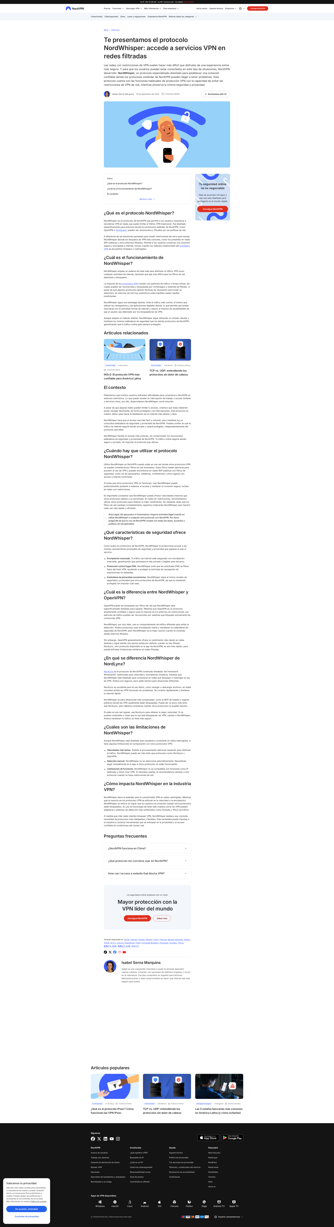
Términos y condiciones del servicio (186, 1167)
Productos (229, 8)
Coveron (220, 1177)
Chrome (174, 1206)
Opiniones (95, 1172)
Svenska (173, 943)
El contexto (112, 194)
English (142, 939)
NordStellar (221, 1172)
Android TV (219, 1206)
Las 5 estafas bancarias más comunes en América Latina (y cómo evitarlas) (219, 1110)
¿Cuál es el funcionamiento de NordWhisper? (129, 188)
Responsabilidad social (140, 1172)
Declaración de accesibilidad (182, 1172)
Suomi (156, 939)
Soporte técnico (216, 8)
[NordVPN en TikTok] (105, 952)
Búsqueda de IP (137, 1157)
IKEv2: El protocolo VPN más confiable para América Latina (122, 376)
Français (163, 939)
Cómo (122, 16)
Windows (100, 1206)
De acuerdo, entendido (26, 1209)
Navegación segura (204, 1104)
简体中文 (135, 946)
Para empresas (169, 8)
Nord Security (222, 1152)
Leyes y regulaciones (136, 16)
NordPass (220, 1162)
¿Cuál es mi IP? (136, 1162)
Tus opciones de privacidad (181, 1162)
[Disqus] (147, 1024)
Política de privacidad (186, 1157)
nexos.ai (220, 1186)
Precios (107, 8)
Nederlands (130, 943)
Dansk (126, 939)
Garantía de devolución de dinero (105, 1162)
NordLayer (221, 1157)
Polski (138, 943)
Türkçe (181, 943)
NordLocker (221, 1167)
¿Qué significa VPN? (139, 1153)
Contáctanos (174, 1177)
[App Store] (208, 1137)
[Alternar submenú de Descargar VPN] (141, 8)
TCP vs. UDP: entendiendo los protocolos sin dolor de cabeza (169, 372)
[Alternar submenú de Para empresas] (178, 8)
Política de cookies (38, 1201)
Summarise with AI (217, 94)
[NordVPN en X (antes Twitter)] (110, 952)
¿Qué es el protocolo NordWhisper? (124, 183)
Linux (129, 1206)
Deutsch (134, 939)
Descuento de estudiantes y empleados (108, 1177)
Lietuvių (120, 943)
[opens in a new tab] (93, 1139)
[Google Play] (232, 1137)
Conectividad (96, 16)
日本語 (106, 943)
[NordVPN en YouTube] (124, 952)
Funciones (116, 8)
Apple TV (233, 1206)
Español (149, 939)
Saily (218, 1181)
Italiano (187, 939)
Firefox (189, 1206)
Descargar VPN (132, 8)
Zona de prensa (137, 1177)
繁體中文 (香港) (110, 946)
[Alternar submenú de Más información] (160, 8)
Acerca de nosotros (99, 1153)
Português (164, 943)
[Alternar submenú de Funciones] (123, 8)
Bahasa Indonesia (175, 939)
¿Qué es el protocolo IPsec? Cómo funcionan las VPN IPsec (112, 1110)
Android (145, 1206)
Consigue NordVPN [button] (257, 8)
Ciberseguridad (111, 16)
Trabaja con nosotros (108, 1157)
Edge (204, 1206)
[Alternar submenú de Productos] (236, 8)
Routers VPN (96, 1167)
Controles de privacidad (27, 1216)
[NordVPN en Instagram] (119, 952)
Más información (151, 8)
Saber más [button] (162, 918)
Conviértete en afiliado (140, 1182)
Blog (106, 30)
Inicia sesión (201, 8)
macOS (114, 1206)
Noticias (115, 30)
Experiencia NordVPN (157, 16)
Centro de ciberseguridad (141, 1167)
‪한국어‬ (113, 943)
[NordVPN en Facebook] (114, 952)
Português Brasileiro (150, 943)
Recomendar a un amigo (101, 1182)
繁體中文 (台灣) (124, 946)
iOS (159, 1206)
